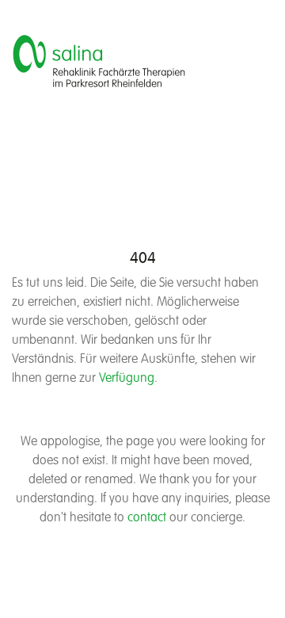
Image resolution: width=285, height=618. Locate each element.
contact (146, 518)
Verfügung (126, 378)
